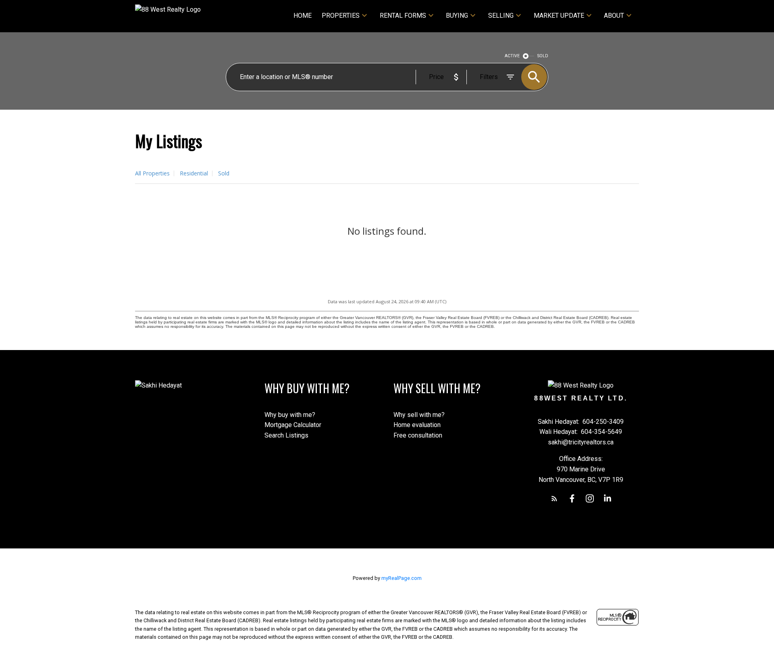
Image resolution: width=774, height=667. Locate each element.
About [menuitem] (614, 15)
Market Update (559, 15)
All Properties (152, 173)
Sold (223, 173)
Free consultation (417, 435)
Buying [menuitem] (457, 15)
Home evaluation (417, 425)
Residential (194, 173)
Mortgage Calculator (292, 425)
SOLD (542, 55)
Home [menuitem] (302, 15)
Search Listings (286, 435)
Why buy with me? (289, 415)
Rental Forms (403, 15)
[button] (554, 498)
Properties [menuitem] (341, 15)
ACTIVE (512, 55)
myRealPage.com (401, 578)
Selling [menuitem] (501, 15)
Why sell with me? (419, 415)
